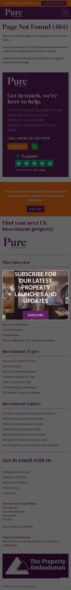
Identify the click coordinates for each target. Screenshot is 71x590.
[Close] (65, 274)
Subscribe (35, 315)
